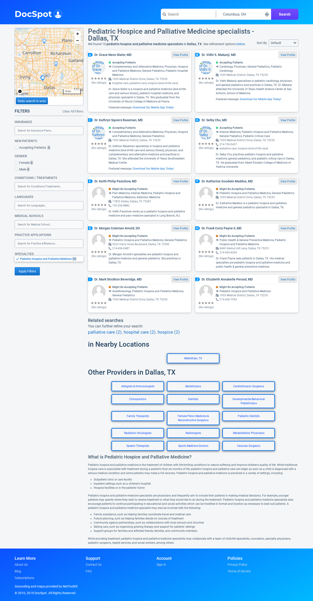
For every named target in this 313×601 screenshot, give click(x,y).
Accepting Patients (34, 147)
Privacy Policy (237, 564)
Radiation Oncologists (137, 433)
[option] (51, 259)
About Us (21, 564)
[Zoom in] (77, 33)
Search (285, 14)
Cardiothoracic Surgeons (248, 386)
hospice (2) (169, 332)
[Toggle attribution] (20, 91)
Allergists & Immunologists (137, 386)
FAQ (89, 571)
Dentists (193, 399)
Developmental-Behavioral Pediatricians (249, 401)
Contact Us (94, 564)
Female (26, 163)
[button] (283, 43)
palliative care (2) (105, 332)
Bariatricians (193, 386)
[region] (49, 62)
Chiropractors (137, 399)
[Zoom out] (77, 40)
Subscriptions (24, 578)
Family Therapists (138, 416)
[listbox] (49, 259)
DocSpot (33, 13)
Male (24, 169)
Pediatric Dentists (249, 416)
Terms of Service (239, 571)
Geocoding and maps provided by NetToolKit (46, 586)
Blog (18, 571)
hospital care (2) (140, 332)
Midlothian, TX (193, 358)
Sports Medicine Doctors (193, 445)
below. (241, 44)
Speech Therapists (137, 445)
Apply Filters (27, 271)
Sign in (161, 564)
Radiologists (193, 433)
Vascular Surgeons (248, 445)
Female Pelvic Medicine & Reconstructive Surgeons (193, 418)
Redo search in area (32, 101)
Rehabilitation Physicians (248, 433)
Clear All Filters (73, 111)
